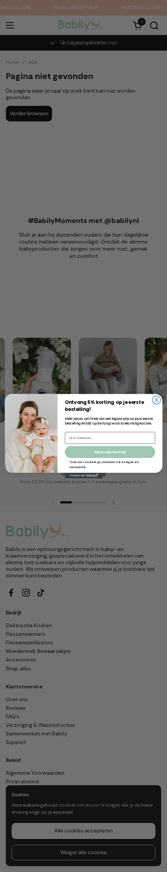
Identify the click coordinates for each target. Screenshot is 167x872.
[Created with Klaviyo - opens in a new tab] (83, 475)
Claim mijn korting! (110, 452)
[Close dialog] (156, 400)
